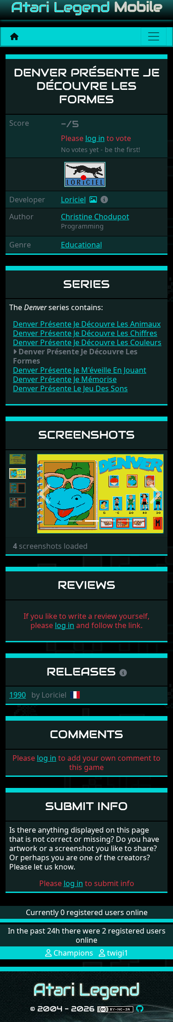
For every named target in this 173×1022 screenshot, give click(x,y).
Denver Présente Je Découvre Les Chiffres (85, 333)
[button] (104, 199)
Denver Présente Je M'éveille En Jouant (79, 370)
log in (95, 138)
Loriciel (73, 199)
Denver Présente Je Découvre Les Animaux (87, 324)
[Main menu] (154, 36)
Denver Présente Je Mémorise (65, 379)
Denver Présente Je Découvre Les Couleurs (87, 342)
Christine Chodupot (95, 216)
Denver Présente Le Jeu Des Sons (70, 388)
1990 (17, 695)
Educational (81, 245)
